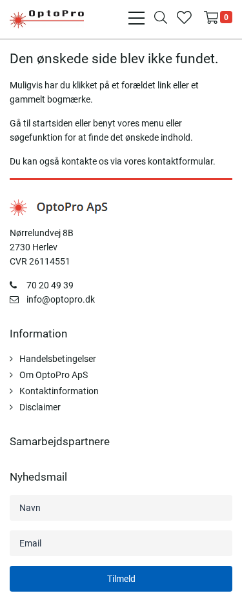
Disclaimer (40, 407)
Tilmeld (121, 579)
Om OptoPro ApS (53, 375)
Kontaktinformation (59, 391)
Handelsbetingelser (57, 359)
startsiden (52, 123)
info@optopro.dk (60, 299)
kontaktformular (180, 161)
